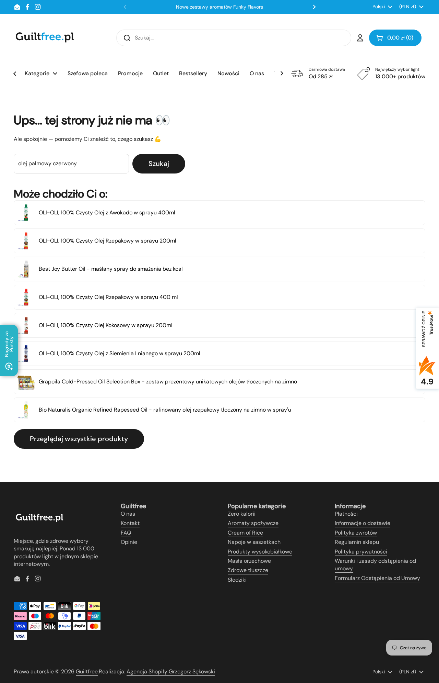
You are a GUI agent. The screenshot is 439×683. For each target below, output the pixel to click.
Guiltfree (87, 671)
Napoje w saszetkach (254, 542)
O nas (128, 513)
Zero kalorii (242, 513)
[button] (395, 37)
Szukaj (159, 163)
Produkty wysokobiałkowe (260, 551)
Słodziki (237, 579)
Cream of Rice (245, 532)
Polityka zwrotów (356, 532)
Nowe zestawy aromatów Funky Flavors (219, 6)
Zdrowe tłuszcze (248, 570)
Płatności (346, 513)
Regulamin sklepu (357, 542)
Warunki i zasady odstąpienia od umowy (375, 564)
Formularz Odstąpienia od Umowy (377, 578)
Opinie (129, 542)
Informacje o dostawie (362, 523)
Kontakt (130, 523)
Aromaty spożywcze (253, 523)
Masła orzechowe (249, 560)
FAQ (126, 532)
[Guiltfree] (44, 38)
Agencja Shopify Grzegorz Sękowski (171, 671)
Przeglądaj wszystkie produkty (79, 438)
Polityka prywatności (361, 551)
